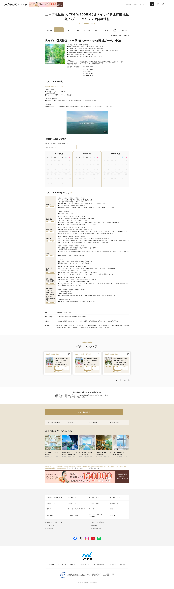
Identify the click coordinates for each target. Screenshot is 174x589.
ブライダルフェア (61, 468)
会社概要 (51, 564)
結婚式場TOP (60, 466)
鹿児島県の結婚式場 (70, 466)
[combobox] (137, 4)
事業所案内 (73, 564)
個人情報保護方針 (99, 564)
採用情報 (122, 564)
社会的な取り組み (85, 564)
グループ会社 (112, 564)
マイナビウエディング (50, 466)
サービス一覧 (62, 564)
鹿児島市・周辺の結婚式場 (83, 466)
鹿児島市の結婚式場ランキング (98, 466)
